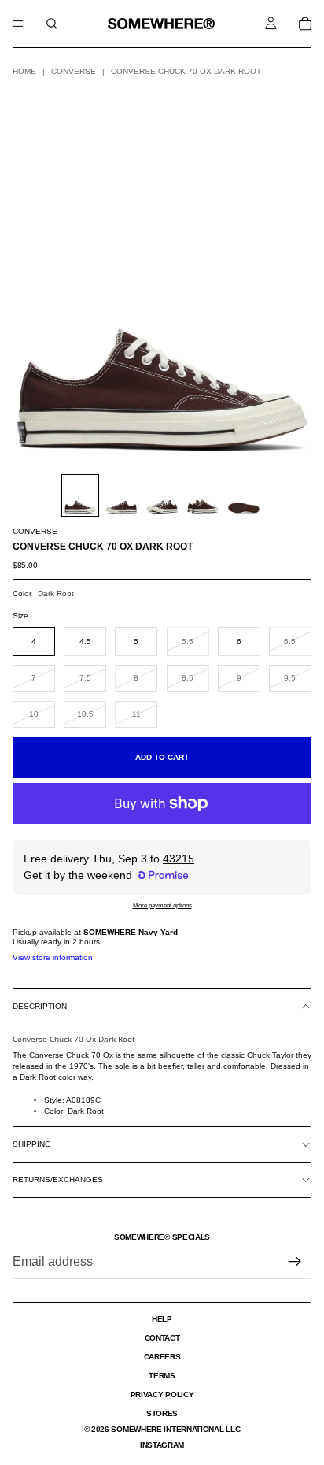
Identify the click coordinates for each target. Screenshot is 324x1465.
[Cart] (305, 23)
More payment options (162, 905)
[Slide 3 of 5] (162, 495)
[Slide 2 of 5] (121, 495)
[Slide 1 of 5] (80, 495)
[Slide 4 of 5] (203, 495)
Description (40, 1006)
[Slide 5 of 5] (243, 495)
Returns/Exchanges (58, 1179)
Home (24, 71)
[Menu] (18, 24)
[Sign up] (294, 1261)
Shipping (32, 1144)
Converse (73, 71)
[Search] (52, 23)
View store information (53, 957)
